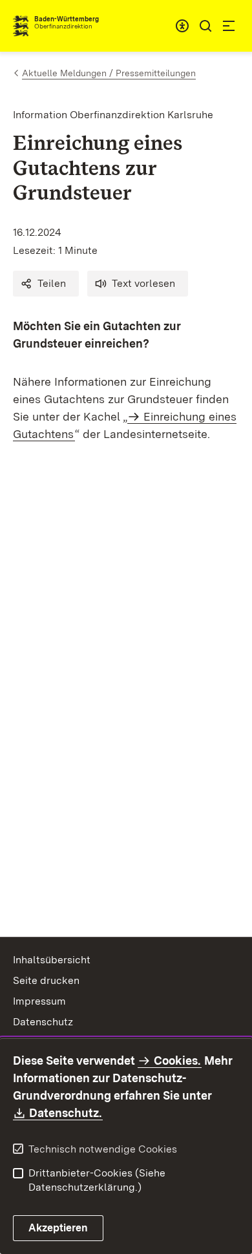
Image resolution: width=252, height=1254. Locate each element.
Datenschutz (43, 1022)
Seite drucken (46, 980)
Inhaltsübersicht (51, 960)
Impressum (39, 1001)
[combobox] (182, 26)
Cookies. (177, 1060)
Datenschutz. (66, 1113)
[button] (46, 284)
